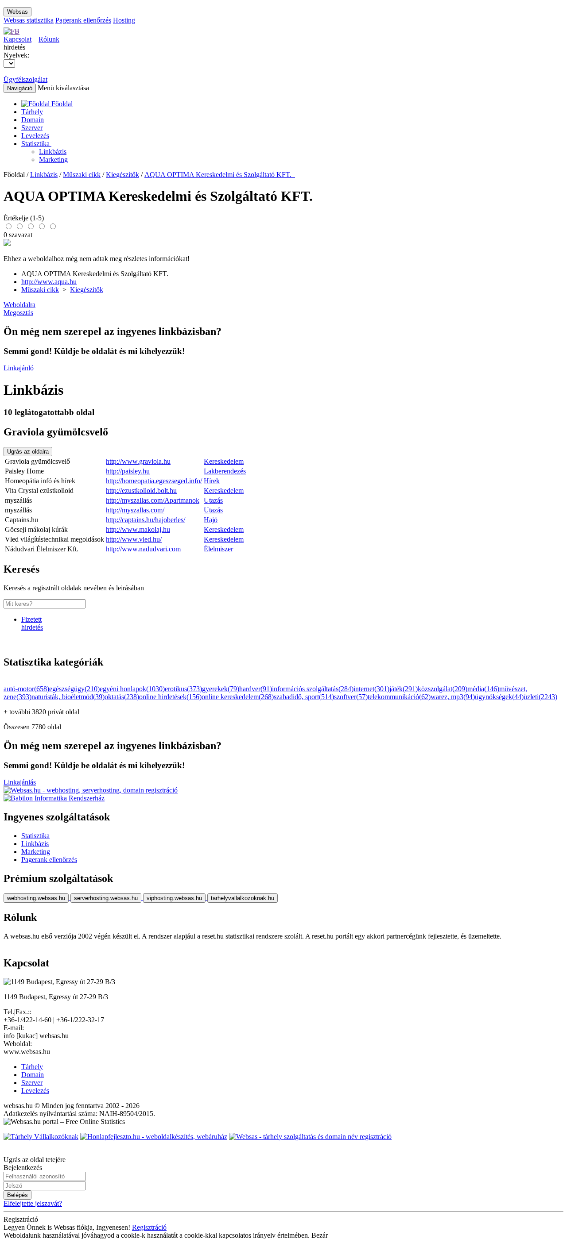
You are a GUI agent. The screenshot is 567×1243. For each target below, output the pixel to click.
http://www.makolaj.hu (138, 529)
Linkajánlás (20, 782)
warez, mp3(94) (453, 696)
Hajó (210, 519)
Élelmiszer (218, 549)
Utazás (213, 500)
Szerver (32, 127)
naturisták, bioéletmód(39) (68, 696)
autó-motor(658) (26, 689)
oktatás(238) (122, 696)
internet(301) (371, 689)
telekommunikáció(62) (399, 696)
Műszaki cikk (82, 174)
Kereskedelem (224, 461)
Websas (17, 11)
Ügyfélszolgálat (25, 79)
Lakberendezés (225, 471)
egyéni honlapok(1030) (132, 689)
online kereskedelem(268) (238, 696)
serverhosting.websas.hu (106, 898)
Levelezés (35, 135)
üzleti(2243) (540, 696)
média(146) (483, 689)
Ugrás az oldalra (28, 451)
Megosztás (18, 312)
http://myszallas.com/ (135, 510)
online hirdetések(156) (170, 696)
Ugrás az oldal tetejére (35, 1159)
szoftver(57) (351, 696)
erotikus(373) (183, 689)
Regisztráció (149, 1227)
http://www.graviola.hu (138, 461)
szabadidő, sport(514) (304, 696)
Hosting (124, 20)
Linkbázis (52, 151)
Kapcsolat (17, 39)
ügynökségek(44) (499, 696)
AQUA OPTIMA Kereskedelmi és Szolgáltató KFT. (219, 174)
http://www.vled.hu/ (134, 539)
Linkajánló (19, 368)
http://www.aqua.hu (49, 281)
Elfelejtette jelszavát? (33, 1203)
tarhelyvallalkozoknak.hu (242, 898)
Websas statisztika (29, 20)
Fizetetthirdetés (32, 623)
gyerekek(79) (220, 689)
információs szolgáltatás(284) (312, 689)
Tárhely (32, 111)
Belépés (17, 1195)
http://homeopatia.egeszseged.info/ (154, 481)
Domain (32, 119)
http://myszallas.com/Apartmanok (152, 500)
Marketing (53, 159)
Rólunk (49, 39)
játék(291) (403, 689)
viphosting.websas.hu (174, 898)
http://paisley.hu (128, 471)
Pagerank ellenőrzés (83, 20)
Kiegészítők (122, 174)
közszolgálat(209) (442, 689)
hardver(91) (255, 689)
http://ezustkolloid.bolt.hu (141, 490)
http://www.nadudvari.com (143, 549)
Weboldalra (19, 304)
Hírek (212, 481)
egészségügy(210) (74, 689)
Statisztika (36, 143)
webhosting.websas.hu (36, 898)
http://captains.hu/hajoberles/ (145, 519)
